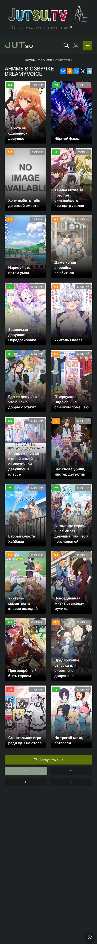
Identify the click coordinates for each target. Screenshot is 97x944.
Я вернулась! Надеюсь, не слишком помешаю (71, 401)
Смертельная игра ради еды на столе (25, 740)
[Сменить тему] (90, 937)
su (19, 45)
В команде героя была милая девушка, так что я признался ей (71, 534)
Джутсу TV (32, 59)
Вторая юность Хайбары (21, 539)
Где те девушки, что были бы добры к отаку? (23, 401)
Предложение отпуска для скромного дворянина (66, 668)
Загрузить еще (51, 760)
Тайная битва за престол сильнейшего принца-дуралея (69, 198)
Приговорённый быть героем (22, 673)
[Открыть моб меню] (87, 45)
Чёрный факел (67, 138)
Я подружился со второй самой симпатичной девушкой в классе (23, 463)
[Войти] (76, 45)
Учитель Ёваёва (68, 340)
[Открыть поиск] (66, 45)
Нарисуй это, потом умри (19, 270)
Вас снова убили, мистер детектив (69, 471)
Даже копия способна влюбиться (65, 267)
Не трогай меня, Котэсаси (68, 740)
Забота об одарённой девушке (18, 133)
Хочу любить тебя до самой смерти (24, 203)
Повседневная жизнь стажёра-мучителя (69, 603)
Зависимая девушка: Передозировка (22, 334)
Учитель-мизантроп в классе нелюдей (23, 603)
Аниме (47, 59)
